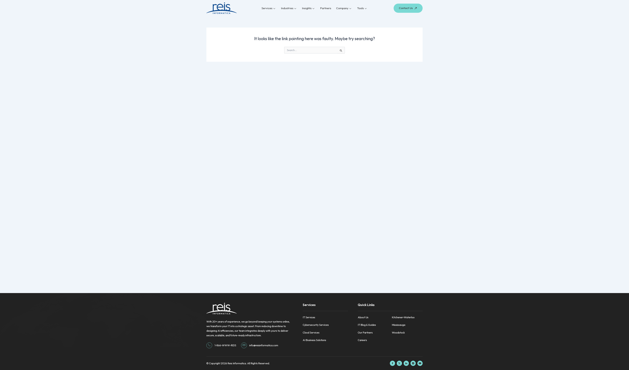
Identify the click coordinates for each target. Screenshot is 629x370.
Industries (287, 8)
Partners (325, 8)
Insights (307, 8)
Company (342, 8)
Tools (360, 8)
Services (267, 8)
